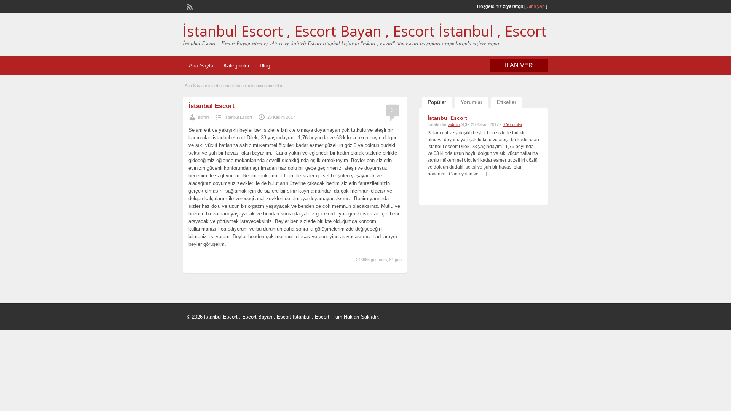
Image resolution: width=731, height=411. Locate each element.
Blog (265, 65)
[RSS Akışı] (189, 6)
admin (203, 117)
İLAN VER (519, 65)
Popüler (437, 102)
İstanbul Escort (211, 106)
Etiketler (506, 102)
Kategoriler (236, 65)
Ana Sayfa (201, 65)
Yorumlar (471, 102)
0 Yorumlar (512, 124)
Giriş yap (536, 6)
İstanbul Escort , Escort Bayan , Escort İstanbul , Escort (364, 31)
